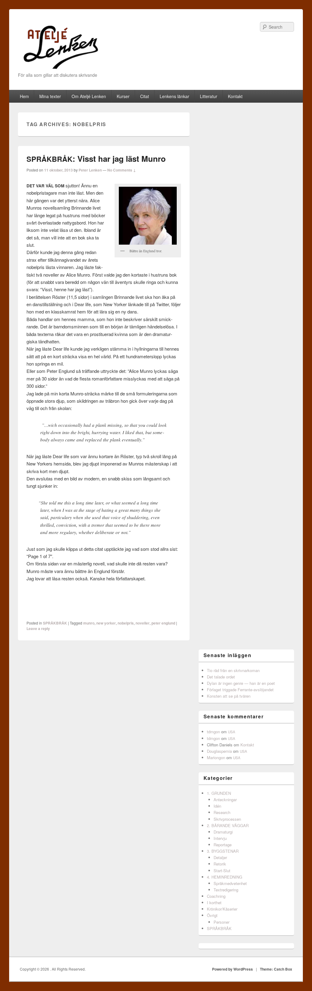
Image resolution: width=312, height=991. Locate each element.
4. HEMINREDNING (224, 877)
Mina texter (50, 96)
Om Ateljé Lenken (89, 96)
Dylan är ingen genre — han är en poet (241, 683)
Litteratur (208, 96)
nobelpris (126, 623)
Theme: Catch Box (276, 969)
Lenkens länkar (174, 96)
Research (222, 812)
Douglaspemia (219, 751)
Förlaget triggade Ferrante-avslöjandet (240, 689)
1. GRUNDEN (219, 793)
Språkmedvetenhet (230, 883)
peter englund (163, 623)
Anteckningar (225, 799)
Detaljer (220, 857)
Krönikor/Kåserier (222, 909)
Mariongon (216, 757)
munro (88, 623)
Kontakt (235, 96)
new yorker (106, 623)
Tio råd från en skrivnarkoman (233, 670)
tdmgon (213, 731)
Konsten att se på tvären (228, 696)
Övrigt (212, 915)
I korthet (214, 902)
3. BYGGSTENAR (223, 851)
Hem (24, 96)
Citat (144, 96)
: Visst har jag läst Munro (96, 158)
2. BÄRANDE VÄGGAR (228, 825)
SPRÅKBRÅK (55, 623)
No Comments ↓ (121, 170)
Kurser (123, 96)
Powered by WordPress (232, 969)
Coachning (216, 896)
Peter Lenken (90, 170)
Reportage (223, 845)
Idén (217, 806)
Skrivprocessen (227, 819)
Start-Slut (222, 870)
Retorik (220, 864)
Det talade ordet (221, 677)
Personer (221, 922)
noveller (143, 623)
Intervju (220, 838)
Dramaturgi (223, 832)
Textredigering (226, 890)
